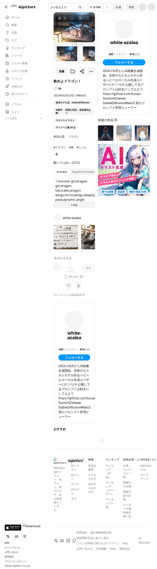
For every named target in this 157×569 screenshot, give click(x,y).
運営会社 (124, 548)
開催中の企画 (127, 484)
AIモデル (75, 491)
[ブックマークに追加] (73, 71)
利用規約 (9, 556)
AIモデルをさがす (92, 487)
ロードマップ (144, 476)
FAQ (125, 543)
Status (113, 548)
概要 (7, 542)
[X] (56, 540)
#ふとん (81, 147)
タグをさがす (92, 476)
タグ (73, 498)
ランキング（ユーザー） (110, 488)
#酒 (71, 147)
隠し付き (73, 276)
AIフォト (75, 476)
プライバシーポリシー (16, 561)
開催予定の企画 (127, 495)
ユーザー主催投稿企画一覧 (127, 510)
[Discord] (62, 540)
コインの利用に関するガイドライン (98, 543)
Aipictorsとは (145, 467)
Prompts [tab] (62, 172)
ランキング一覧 (110, 503)
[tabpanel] (74, 192)
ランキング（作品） (110, 471)
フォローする (74, 357)
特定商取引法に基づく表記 (93, 538)
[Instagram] (68, 540)
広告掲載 (101, 548)
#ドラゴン (60, 147)
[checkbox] (65, 276)
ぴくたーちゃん (13, 547)
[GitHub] (74, 540)
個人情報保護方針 (101, 532)
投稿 (131, 7)
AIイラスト (75, 467)
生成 (118, 7)
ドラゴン (73, 136)
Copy (74, 205)
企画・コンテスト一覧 (127, 471)
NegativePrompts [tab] (83, 172)
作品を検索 (92, 467)
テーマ (75, 484)
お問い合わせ (11, 552)
